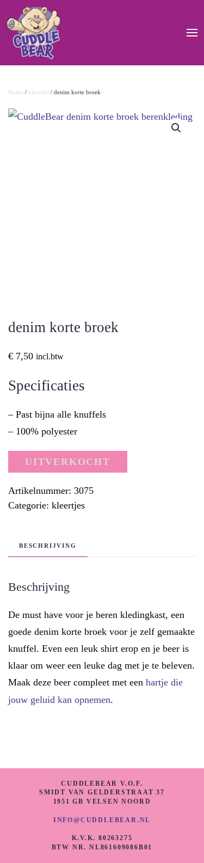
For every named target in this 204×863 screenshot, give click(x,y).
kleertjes (38, 92)
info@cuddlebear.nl (102, 820)
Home (15, 92)
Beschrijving (48, 545)
